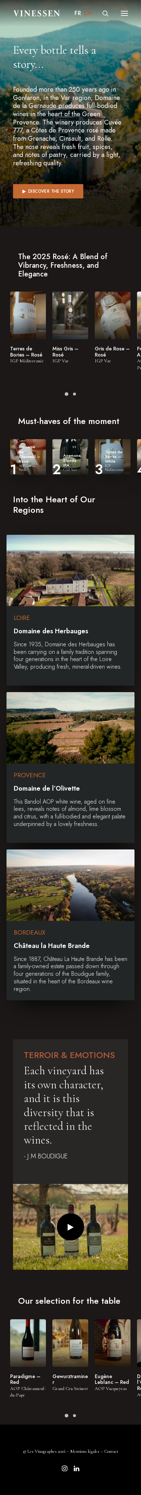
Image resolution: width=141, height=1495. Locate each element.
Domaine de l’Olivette (47, 788)
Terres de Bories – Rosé (26, 351)
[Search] (102, 13)
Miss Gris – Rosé (65, 351)
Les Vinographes (42, 1451)
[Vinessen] (37, 13)
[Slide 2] (74, 394)
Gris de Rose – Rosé (112, 351)
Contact (111, 1451)
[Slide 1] (66, 394)
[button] (124, 13)
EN (88, 13)
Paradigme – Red (25, 1379)
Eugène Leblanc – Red (112, 1379)
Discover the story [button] (51, 191)
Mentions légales (84, 1451)
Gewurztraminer (70, 1379)
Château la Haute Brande (52, 945)
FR (77, 13)
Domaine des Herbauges (51, 631)
